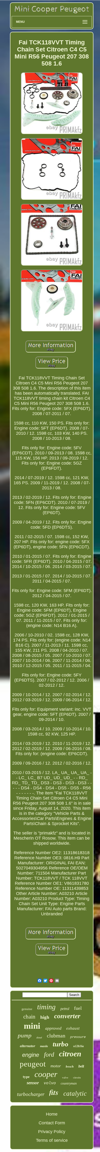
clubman (56, 1036)
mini (32, 1026)
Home (52, 1114)
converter (67, 1016)
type (26, 1077)
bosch (70, 1066)
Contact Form (52, 1122)
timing (46, 1007)
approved (53, 1028)
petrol (64, 1009)
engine (30, 1055)
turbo (60, 1044)
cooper (45, 1074)
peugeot (33, 1064)
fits (53, 1092)
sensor (33, 1082)
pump (25, 1035)
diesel (39, 1037)
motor (55, 1065)
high (44, 1017)
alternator (27, 1046)
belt (81, 1066)
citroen (70, 1053)
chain (29, 1017)
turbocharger (30, 1094)
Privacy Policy (51, 1131)
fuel (78, 1008)
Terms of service (52, 1140)
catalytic (75, 1093)
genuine (27, 1009)
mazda (44, 1046)
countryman (69, 1083)
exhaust (73, 1028)
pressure (78, 1037)
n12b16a (78, 1046)
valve (65, 1077)
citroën (77, 1077)
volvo (50, 1083)
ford (49, 1054)
